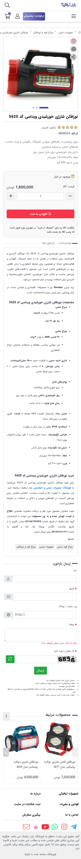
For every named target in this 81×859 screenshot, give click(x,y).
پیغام (71, 624)
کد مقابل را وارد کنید (64, 651)
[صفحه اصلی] (79, 32)
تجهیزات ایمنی (65, 32)
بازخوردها (48, 243)
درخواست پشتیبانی (34, 16)
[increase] (11, 196)
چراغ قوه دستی (65, 547)
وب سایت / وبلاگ (67, 606)
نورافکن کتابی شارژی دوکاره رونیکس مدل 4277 (59, 764)
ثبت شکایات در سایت (27, 804)
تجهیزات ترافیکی (69, 793)
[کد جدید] (10, 659)
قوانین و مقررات (69, 804)
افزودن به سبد (39, 214)
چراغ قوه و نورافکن (43, 32)
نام (75, 570)
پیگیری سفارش (31, 814)
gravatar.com (33, 689)
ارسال (40, 670)
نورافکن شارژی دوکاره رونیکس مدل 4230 (26, 764)
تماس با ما (72, 814)
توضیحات (64, 243)
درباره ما (35, 793)
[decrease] (70, 196)
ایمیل (71, 588)
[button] (75, 752)
